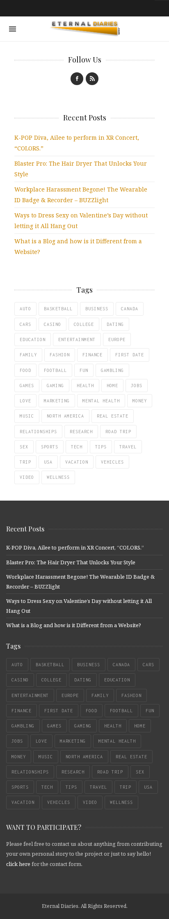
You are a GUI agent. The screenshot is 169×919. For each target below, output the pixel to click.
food (25, 370)
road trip (118, 431)
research (81, 431)
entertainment (77, 339)
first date (129, 354)
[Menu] (12, 29)
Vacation (76, 462)
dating (115, 324)
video (27, 477)
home (112, 385)
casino (52, 324)
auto (25, 308)
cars (25, 324)
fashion (60, 354)
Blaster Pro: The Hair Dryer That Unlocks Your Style (70, 562)
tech (76, 446)
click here (18, 864)
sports (49, 446)
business (96, 308)
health (85, 385)
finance (92, 354)
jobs (136, 385)
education (33, 339)
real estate (112, 415)
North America (65, 415)
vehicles (112, 462)
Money (139, 400)
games (27, 385)
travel (128, 446)
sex (24, 446)
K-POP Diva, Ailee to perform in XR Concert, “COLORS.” (75, 547)
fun (84, 370)
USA (48, 462)
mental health (101, 400)
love (25, 400)
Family (28, 354)
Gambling (112, 370)
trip (25, 462)
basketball (58, 308)
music (27, 415)
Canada (129, 308)
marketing (57, 400)
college (84, 324)
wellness (58, 477)
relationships (38, 431)
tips (101, 446)
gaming (55, 385)
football (55, 370)
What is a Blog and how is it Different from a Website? (73, 625)
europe (117, 339)
